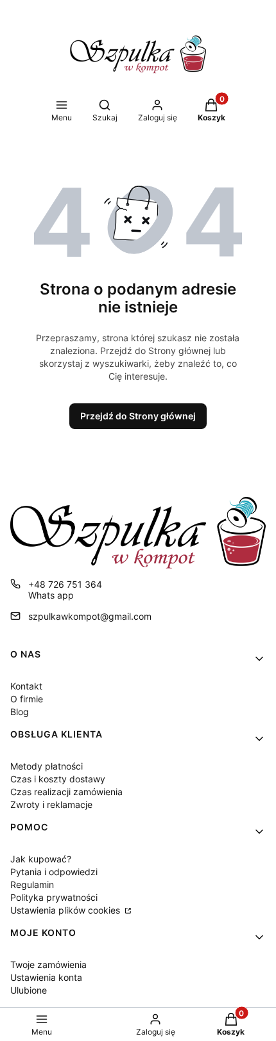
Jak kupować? (40, 858)
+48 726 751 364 (65, 584)
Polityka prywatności (54, 897)
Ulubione (28, 990)
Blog (19, 711)
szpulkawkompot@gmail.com (89, 616)
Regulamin (32, 884)
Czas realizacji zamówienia (66, 791)
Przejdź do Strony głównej (138, 415)
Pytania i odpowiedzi (54, 871)
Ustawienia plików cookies (66, 910)
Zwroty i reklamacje (51, 804)
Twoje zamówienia (48, 964)
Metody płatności (46, 766)
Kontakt (26, 686)
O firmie (26, 698)
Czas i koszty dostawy (57, 778)
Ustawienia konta (46, 977)
